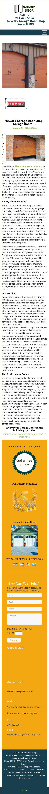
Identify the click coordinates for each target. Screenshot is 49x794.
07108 (43, 434)
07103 (11, 434)
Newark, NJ (17, 128)
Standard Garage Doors (24, 522)
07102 (5, 434)
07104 (18, 434)
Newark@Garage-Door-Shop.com (23, 734)
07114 (27, 437)
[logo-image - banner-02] (24, 65)
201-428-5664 (24, 18)
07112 (21, 437)
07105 (24, 434)
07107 (37, 434)
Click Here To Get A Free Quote (24, 446)
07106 (30, 434)
